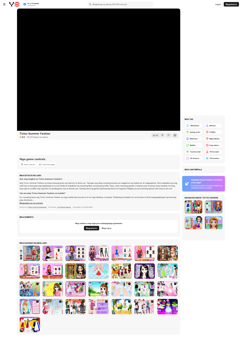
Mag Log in (106, 228)
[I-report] (168, 135)
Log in (218, 4)
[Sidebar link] (4, 4)
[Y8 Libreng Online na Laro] (14, 4)
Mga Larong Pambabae (37, 207)
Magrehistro (231, 4)
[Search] (90, 4)
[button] (31, 203)
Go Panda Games (64, 207)
